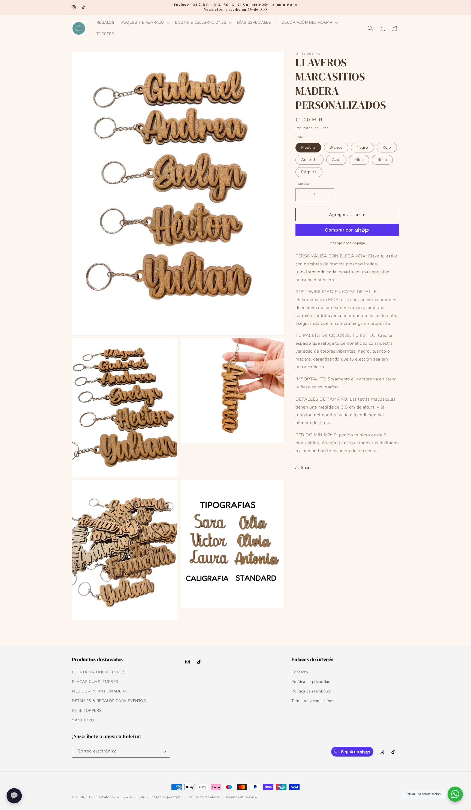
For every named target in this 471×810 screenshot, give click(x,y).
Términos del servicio (241, 797)
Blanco (336, 147)
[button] (145, 22)
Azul (336, 159)
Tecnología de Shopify (128, 797)
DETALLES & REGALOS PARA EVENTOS (109, 700)
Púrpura (309, 172)
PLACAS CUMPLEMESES (95, 681)
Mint (359, 159)
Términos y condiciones (312, 700)
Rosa (382, 159)
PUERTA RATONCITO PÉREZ (98, 672)
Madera (308, 147)
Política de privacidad (310, 681)
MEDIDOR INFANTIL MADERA (99, 691)
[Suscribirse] (164, 751)
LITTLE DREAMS (98, 797)
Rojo (386, 147)
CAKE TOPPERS (87, 710)
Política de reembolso (311, 691)
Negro (362, 147)
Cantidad (302, 184)
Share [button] (306, 467)
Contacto (299, 672)
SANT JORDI (83, 720)
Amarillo (309, 159)
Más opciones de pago (347, 243)
